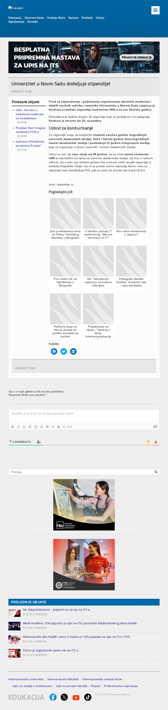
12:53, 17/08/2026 (35, 614)
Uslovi (100, 17)
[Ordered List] (36, 426)
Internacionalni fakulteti (63, 679)
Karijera (73, 17)
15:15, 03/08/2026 (35, 655)
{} (63, 426)
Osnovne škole (34, 17)
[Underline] (24, 426)
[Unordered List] (41, 426)
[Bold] (13, 426)
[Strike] (30, 426)
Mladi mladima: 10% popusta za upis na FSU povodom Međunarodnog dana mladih (80, 623)
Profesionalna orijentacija (121, 686)
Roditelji (87, 17)
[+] (69, 426)
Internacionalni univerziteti (25, 679)
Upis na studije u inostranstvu (32, 686)
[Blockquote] (47, 426)
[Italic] (18, 426)
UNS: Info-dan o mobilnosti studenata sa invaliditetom (29, 114)
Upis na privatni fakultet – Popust (78, 686)
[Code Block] (53, 426)
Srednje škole (56, 17)
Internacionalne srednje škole (102, 679)
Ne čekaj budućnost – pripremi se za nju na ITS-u (56, 610)
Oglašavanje (16, 21)
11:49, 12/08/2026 (35, 641)
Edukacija (14, 17)
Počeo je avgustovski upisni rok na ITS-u (50, 650)
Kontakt (32, 21)
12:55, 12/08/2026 (35, 628)
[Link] (58, 426)
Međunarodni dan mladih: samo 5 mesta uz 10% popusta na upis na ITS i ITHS (76, 637)
